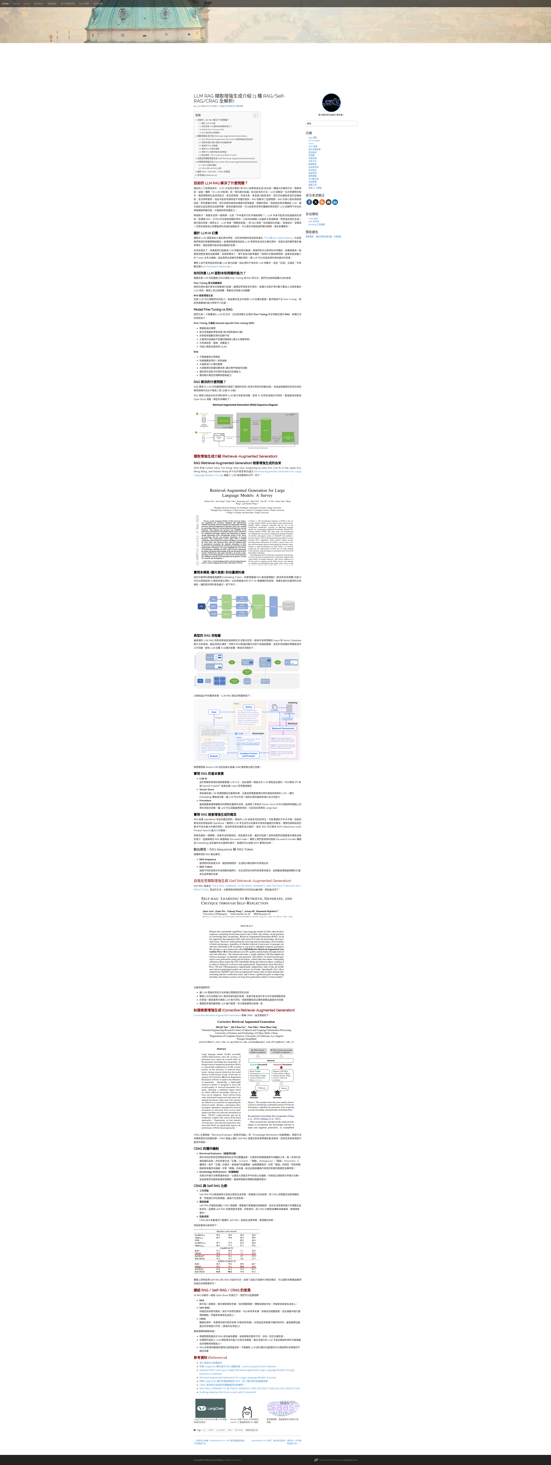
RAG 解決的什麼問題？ (211, 132)
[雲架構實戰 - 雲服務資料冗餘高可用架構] (283, 1408)
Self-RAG (239, 1430)
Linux (27, 3)
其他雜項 (313, 152)
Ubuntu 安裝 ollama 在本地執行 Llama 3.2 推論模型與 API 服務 (244, 1420)
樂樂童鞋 (310, 236)
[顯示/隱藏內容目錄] (254, 115)
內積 (218, 830)
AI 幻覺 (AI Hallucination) (278, 237)
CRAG (210, 1430)
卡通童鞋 (337, 236)
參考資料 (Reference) (207, 175)
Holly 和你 (313, 218)
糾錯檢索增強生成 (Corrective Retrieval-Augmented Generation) (227, 161)
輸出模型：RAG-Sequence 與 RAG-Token (219, 155)
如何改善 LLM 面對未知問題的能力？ (217, 126)
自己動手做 (314, 179)
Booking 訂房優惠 (317, 224)
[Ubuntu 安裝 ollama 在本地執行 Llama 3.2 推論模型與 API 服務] (247, 1408)
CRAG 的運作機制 (209, 165)
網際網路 (239, 106)
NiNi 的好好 (314, 221)
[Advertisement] (275, 65)
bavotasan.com (350, 1460)
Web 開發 (84, 3)
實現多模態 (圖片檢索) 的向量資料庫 (217, 142)
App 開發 (313, 137)
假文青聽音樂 (68, 3)
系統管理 (313, 173)
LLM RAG (220, 1430)
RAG (230, 1430)
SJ (197, 106)
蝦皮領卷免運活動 (324, 236)
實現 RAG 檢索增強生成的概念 (214, 152)
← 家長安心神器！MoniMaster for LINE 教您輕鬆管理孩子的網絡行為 (219, 1442)
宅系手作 (313, 161)
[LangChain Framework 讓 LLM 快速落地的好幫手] (210, 1408)
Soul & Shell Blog (216, 1460)
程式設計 (38, 3)
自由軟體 (98, 3)
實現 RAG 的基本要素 (210, 148)
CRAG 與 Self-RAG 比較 (211, 168)
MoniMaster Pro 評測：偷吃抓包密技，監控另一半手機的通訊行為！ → (276, 1442)
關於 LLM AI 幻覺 (208, 123)
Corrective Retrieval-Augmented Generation (217, 1015)
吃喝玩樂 (313, 158)
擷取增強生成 (252, 1430)
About (16, 3)
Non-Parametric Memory (214, 266)
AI (204, 1430)
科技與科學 (230, 106)
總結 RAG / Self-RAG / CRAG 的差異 (213, 171)
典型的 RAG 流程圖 (210, 145)
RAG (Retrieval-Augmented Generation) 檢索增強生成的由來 (227, 139)
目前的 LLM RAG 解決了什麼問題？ (213, 120)
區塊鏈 (312, 155)
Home (5, 3)
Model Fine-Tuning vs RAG (213, 129)
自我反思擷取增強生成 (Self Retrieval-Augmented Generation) (226, 158)
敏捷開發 (52, 3)
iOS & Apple (314, 140)
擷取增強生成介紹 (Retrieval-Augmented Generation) (222, 136)
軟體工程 (313, 184)
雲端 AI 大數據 (219, 106)
